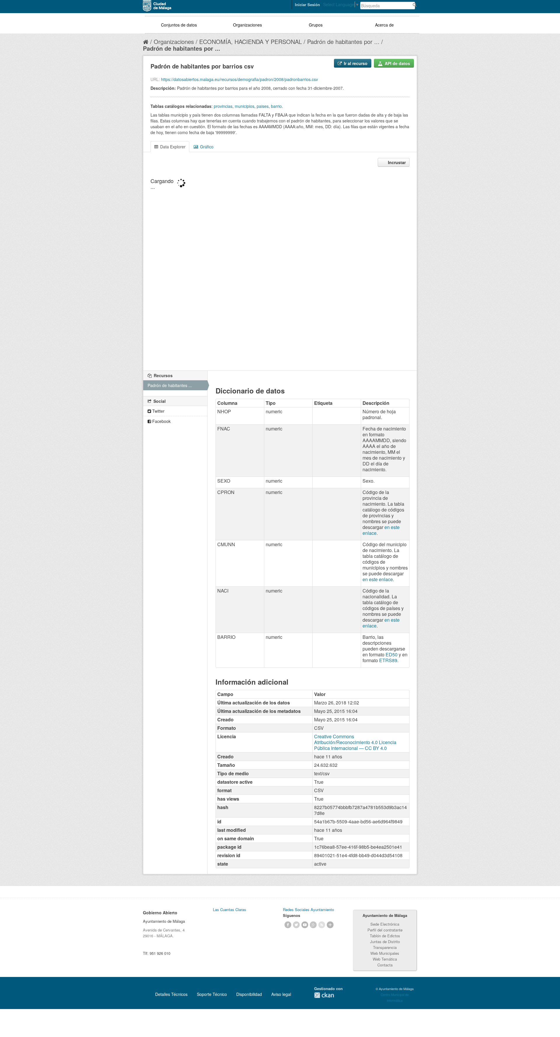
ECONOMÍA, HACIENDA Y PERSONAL (250, 41)
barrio (276, 106)
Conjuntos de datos (179, 25)
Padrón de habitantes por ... (343, 41)
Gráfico (206, 147)
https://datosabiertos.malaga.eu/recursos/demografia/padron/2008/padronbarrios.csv (239, 79)
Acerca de (384, 25)
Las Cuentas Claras (229, 909)
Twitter (157, 411)
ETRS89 (388, 660)
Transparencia (385, 947)
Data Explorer (172, 147)
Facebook (161, 421)
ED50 (392, 654)
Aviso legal (281, 994)
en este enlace (378, 579)
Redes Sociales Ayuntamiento (308, 909)
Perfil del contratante (385, 930)
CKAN (324, 995)
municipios (244, 106)
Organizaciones (247, 25)
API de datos (397, 63)
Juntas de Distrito (385, 941)
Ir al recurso (355, 63)
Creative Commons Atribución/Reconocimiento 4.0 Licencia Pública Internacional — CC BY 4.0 (355, 742)
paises (263, 106)
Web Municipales (384, 953)
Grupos (316, 25)
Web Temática (385, 959)
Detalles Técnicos (171, 994)
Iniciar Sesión (307, 4)
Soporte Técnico (212, 994)
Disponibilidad (249, 994)
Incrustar (396, 162)
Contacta (385, 965)
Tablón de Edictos (385, 935)
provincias (223, 106)
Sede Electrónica (384, 924)
